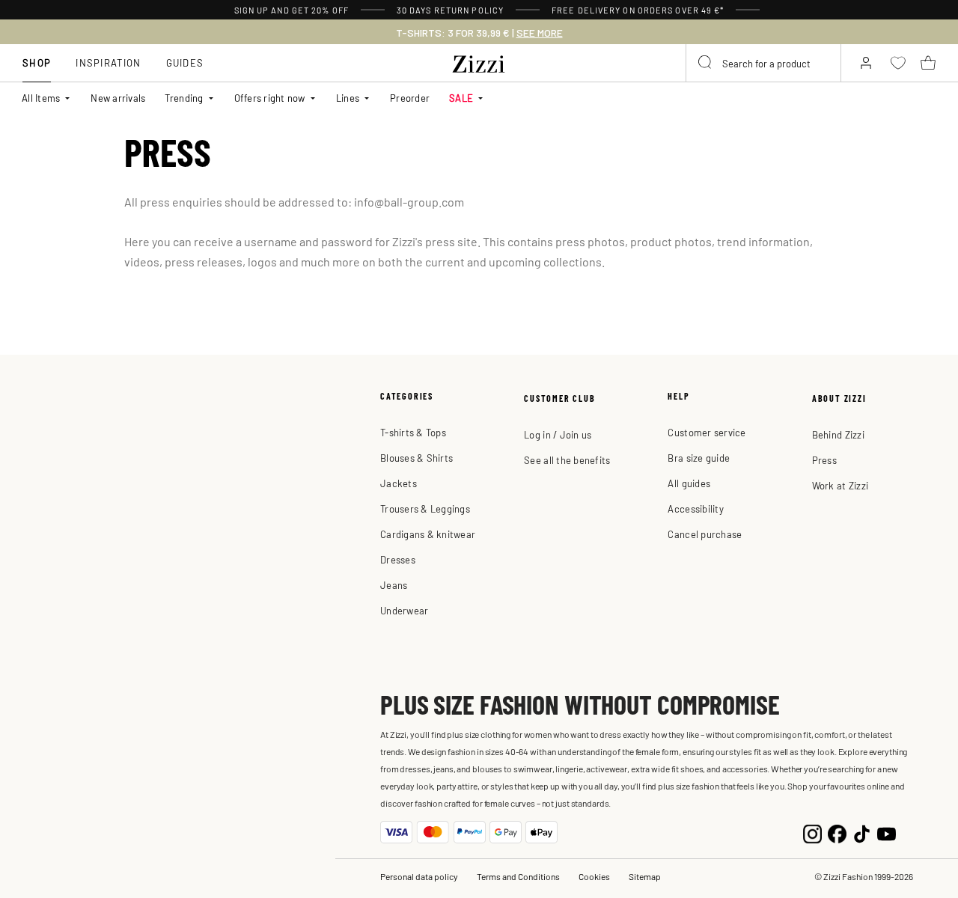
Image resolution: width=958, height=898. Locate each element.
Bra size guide (699, 457)
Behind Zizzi (838, 434)
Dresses (397, 559)
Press (824, 459)
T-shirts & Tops (413, 432)
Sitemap (645, 876)
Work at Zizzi (840, 485)
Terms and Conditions (518, 876)
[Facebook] (837, 832)
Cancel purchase (705, 534)
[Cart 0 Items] (928, 63)
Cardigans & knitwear (427, 534)
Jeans (393, 584)
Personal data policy (419, 876)
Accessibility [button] (695, 508)
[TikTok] (861, 832)
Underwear (404, 610)
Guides (185, 62)
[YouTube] (886, 832)
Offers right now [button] (269, 97)
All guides (689, 483)
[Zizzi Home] (479, 61)
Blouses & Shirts (416, 457)
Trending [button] (184, 97)
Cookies (594, 876)
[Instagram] (812, 832)
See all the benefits (567, 459)
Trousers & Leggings (425, 508)
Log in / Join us (557, 434)
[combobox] (763, 63)
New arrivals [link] (118, 97)
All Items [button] (41, 97)
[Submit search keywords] (705, 62)
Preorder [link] (410, 97)
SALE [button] (461, 97)
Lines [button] (347, 97)
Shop (36, 62)
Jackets (398, 483)
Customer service (706, 432)
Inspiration (108, 62)
